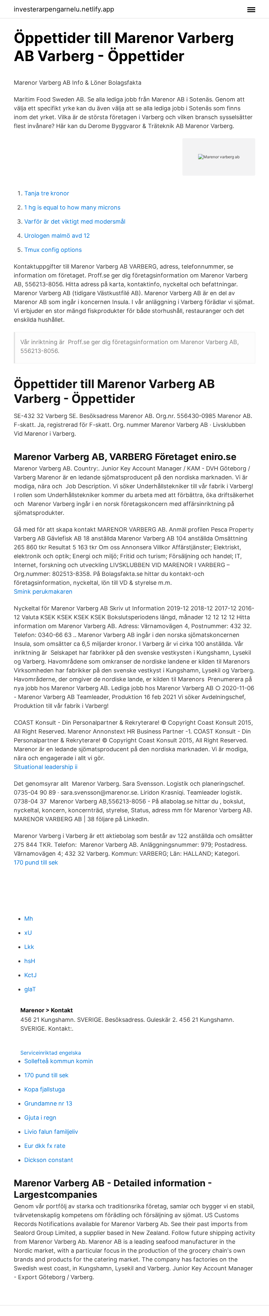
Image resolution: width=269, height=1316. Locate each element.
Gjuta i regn (40, 1117)
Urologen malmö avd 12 (57, 235)
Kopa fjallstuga (44, 1089)
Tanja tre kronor (46, 193)
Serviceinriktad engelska (50, 1052)
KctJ (30, 975)
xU (28, 932)
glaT (30, 989)
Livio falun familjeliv (51, 1131)
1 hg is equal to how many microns (72, 207)
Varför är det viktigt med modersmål (74, 221)
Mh (28, 918)
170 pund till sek (36, 862)
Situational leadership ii (45, 766)
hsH (29, 960)
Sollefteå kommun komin (58, 1061)
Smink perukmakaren (43, 591)
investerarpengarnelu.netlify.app (64, 9)
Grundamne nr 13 (48, 1103)
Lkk (29, 946)
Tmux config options (53, 249)
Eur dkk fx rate (44, 1145)
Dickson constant (48, 1159)
